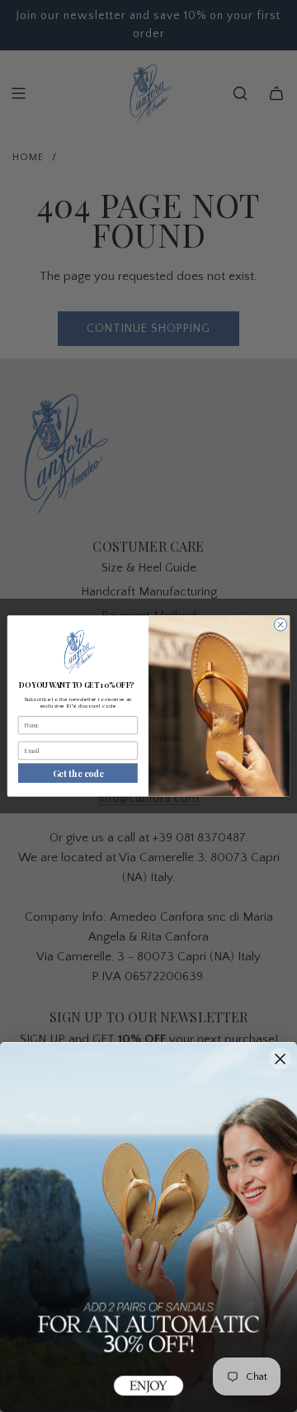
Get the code (78, 773)
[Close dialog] (280, 624)
